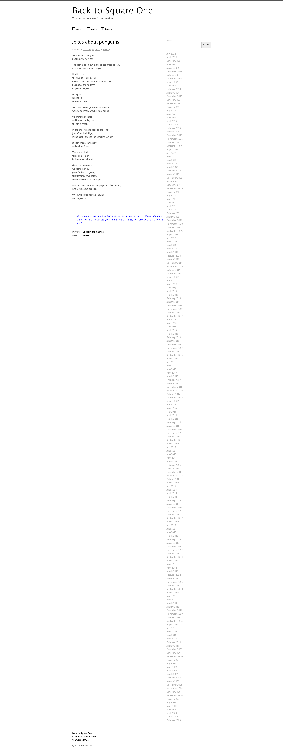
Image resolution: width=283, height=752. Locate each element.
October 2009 (174, 652)
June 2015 (172, 450)
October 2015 (174, 436)
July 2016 (171, 404)
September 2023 (175, 103)
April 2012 (172, 567)
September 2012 (175, 557)
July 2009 (171, 663)
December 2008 (174, 684)
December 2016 (174, 386)
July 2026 (171, 53)
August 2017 (173, 358)
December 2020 (174, 220)
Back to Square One (112, 10)
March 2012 (172, 571)
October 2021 (174, 184)
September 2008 (175, 695)
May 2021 (171, 202)
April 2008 (172, 713)
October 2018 (174, 312)
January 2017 (173, 383)
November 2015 (175, 432)
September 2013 (175, 518)
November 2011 (175, 581)
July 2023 (171, 110)
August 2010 (173, 624)
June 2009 (172, 666)
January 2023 (173, 131)
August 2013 (173, 521)
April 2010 (172, 638)
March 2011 (172, 603)
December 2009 (174, 649)
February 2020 (174, 255)
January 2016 (173, 425)
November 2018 (175, 308)
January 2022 (173, 174)
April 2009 (172, 670)
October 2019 (174, 269)
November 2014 (175, 475)
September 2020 (175, 230)
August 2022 (173, 149)
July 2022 (171, 152)
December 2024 (174, 71)
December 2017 (174, 344)
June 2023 (172, 113)
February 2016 (174, 422)
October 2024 (174, 74)
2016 (97, 49)
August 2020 (173, 234)
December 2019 (174, 262)
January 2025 (173, 67)
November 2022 (175, 138)
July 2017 (171, 362)
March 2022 (172, 167)
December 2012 (174, 546)
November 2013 (175, 510)
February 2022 (174, 170)
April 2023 (172, 120)
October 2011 (174, 585)
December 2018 (174, 305)
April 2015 (172, 457)
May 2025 (171, 64)
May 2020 (171, 245)
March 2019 (172, 294)
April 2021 (172, 206)
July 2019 (171, 280)
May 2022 (171, 159)
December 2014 (174, 471)
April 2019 (172, 291)
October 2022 (174, 142)
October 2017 (174, 351)
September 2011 (175, 588)
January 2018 (173, 340)
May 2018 (171, 326)
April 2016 (172, 415)
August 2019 (173, 276)
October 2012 (174, 553)
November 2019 (175, 266)
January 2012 (173, 578)
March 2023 (172, 124)
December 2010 (174, 610)
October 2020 (174, 227)
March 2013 (172, 535)
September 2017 (175, 354)
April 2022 (172, 163)
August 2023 (173, 106)
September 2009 (175, 656)
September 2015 (175, 440)
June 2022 (172, 156)
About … (80, 29)
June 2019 (172, 284)
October (87, 49)
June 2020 (172, 241)
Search (170, 39)
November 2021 (175, 181)
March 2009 (172, 674)
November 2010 (175, 613)
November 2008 (175, 688)
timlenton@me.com (85, 736)
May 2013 (171, 532)
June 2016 (172, 408)
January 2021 (173, 216)
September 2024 (175, 78)
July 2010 (171, 627)
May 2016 (171, 411)
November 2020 (175, 223)
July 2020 (171, 237)
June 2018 (172, 323)
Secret (86, 235)
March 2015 (172, 461)
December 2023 (174, 96)
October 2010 (174, 617)
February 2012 (174, 574)
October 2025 (174, 60)
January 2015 (173, 468)
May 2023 (171, 117)
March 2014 (172, 496)
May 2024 (171, 85)
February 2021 (174, 213)
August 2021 (173, 191)
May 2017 (171, 369)
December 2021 (174, 177)
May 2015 (171, 454)
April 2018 (172, 330)
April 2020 (172, 248)
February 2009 (174, 677)
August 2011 (173, 592)
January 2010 (173, 645)
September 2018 (175, 315)
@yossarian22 (81, 739)
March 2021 (172, 209)
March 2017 (172, 376)
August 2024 (173, 82)
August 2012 (173, 560)
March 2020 (172, 252)
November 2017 (175, 347)
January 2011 (173, 606)
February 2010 (174, 642)
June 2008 (172, 705)
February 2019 (174, 298)
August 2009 (173, 659)
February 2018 (174, 337)
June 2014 (172, 489)
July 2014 (171, 486)
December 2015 (174, 429)
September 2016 (175, 397)
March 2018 (172, 333)
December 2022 (174, 135)
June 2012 (172, 564)
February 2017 (174, 379)
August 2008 (173, 698)
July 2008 (171, 702)
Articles (95, 29)
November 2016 (175, 390)
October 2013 (174, 514)
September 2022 (175, 145)
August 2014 (173, 482)
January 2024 (173, 92)
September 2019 (175, 273)
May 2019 (171, 287)
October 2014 (174, 479)
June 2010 (172, 631)
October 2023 (174, 99)
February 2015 (174, 464)
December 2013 (174, 507)
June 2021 (172, 198)
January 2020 (173, 259)
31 (93, 49)
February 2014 (174, 500)
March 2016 (172, 418)
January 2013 (173, 542)
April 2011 (172, 599)
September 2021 (175, 188)
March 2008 (172, 716)
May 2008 (171, 709)
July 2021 (171, 195)
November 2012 (175, 549)
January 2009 (173, 681)
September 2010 (175, 620)
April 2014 (172, 493)
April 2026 (172, 57)
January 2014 (173, 503)
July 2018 (171, 319)
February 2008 (174, 720)
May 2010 (171, 635)
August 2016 (173, 401)
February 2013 (174, 539)
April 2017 (172, 372)
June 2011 (172, 596)
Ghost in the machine (93, 231)
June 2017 (172, 365)
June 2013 (172, 528)
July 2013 (171, 525)
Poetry (108, 29)
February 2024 (174, 89)
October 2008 (174, 691)
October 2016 (174, 393)
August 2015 (173, 443)
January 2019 (173, 301)
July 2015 (171, 447)
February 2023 (174, 128)
